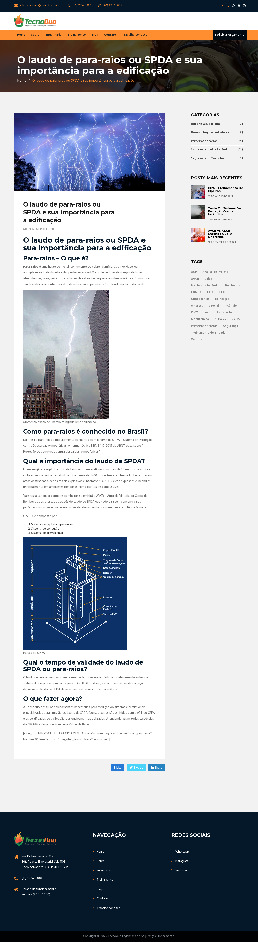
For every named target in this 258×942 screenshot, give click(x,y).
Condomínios (200, 299)
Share (158, 767)
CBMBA (196, 292)
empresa (197, 305)
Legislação (224, 312)
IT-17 (194, 312)
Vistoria (196, 339)
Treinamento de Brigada (208, 332)
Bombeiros (232, 285)
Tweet (138, 767)
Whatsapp (182, 851)
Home (21, 34)
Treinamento (77, 34)
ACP (194, 272)
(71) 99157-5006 (82, 5)
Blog (95, 34)
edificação (222, 299)
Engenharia (53, 34)
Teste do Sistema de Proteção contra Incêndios (224, 211)
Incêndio (231, 305)
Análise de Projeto (215, 272)
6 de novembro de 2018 (38, 229)
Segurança (230, 326)
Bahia (208, 278)
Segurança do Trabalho (216, 158)
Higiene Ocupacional (216, 124)
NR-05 (235, 319)
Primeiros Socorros (216, 141)
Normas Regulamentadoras (216, 132)
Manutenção (200, 319)
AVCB (195, 278)
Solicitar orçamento (230, 35)
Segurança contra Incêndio (216, 149)
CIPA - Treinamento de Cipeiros (225, 189)
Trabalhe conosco (134, 34)
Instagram (181, 861)
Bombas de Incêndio (205, 285)
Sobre (35, 34)
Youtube (181, 870)
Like (118, 767)
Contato (110, 34)
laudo (207, 312)
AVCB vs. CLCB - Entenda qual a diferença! (220, 234)
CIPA (210, 292)
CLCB (223, 292)
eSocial (214, 305)
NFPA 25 (220, 319)
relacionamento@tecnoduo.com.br (40, 5)
